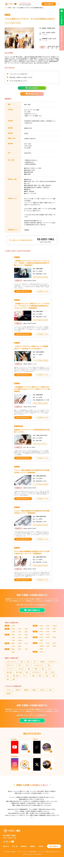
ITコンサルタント (36, 672)
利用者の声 (24, 846)
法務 (53, 672)
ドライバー (25, 676)
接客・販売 (15, 676)
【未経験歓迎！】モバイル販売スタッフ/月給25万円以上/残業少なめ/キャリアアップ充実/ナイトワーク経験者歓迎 (32, 389)
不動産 (36, 669)
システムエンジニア (38, 665)
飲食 (14, 679)
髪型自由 (8, 693)
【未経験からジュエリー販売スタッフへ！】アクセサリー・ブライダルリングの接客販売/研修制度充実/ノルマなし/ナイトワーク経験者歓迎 (32, 305)
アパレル (27, 665)
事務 (43, 669)
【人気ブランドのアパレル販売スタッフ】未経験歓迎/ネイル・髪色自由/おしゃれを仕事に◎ (31, 347)
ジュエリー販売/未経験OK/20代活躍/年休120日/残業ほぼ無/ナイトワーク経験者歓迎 (31, 512)
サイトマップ (41, 851)
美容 (53, 676)
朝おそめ (43, 690)
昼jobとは (6, 846)
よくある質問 (6, 851)
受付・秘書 (19, 672)
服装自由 (26, 690)
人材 (49, 669)
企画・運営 (9, 672)
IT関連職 (42, 661)
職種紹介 (32, 846)
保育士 (40, 676)
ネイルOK (8, 690)
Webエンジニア (10, 665)
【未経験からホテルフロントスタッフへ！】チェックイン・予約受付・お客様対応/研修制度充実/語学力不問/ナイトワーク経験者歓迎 (32, 263)
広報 (7, 676)
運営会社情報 (33, 851)
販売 (22, 661)
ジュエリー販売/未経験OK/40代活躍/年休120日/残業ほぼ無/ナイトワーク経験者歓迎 (31, 471)
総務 (47, 676)
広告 (46, 672)
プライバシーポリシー (22, 851)
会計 (28, 661)
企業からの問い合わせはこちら (53, 851)
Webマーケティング (11, 661)
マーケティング (10, 669)
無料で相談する (54, 846)
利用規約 (13, 851)
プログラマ (21, 669)
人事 (34, 661)
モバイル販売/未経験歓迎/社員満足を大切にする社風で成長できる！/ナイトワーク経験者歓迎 (31, 552)
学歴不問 (17, 690)
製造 (29, 669)
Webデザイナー (52, 661)
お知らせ (41, 846)
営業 (27, 672)
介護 (7, 679)
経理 (33, 676)
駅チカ (50, 690)
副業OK (34, 690)
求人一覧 (14, 846)
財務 (19, 665)
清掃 (49, 665)
